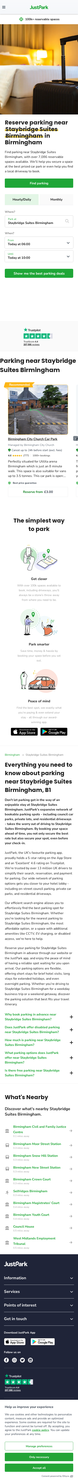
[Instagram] (14, 1360)
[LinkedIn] (30, 1360)
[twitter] (22, 1360)
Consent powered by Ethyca (55, 1476)
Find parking (39, 183)
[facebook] (6, 1360)
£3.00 (38, 492)
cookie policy (40, 1430)
